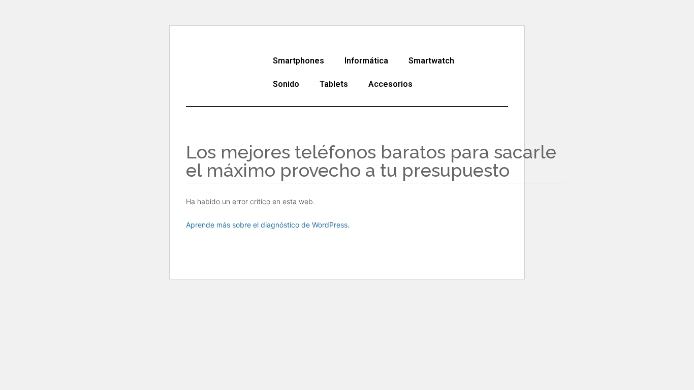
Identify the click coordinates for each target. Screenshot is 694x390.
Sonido (286, 84)
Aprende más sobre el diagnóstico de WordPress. (268, 224)
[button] (301, 61)
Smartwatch (431, 61)
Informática (366, 61)
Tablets (334, 84)
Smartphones (298, 61)
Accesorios (390, 84)
